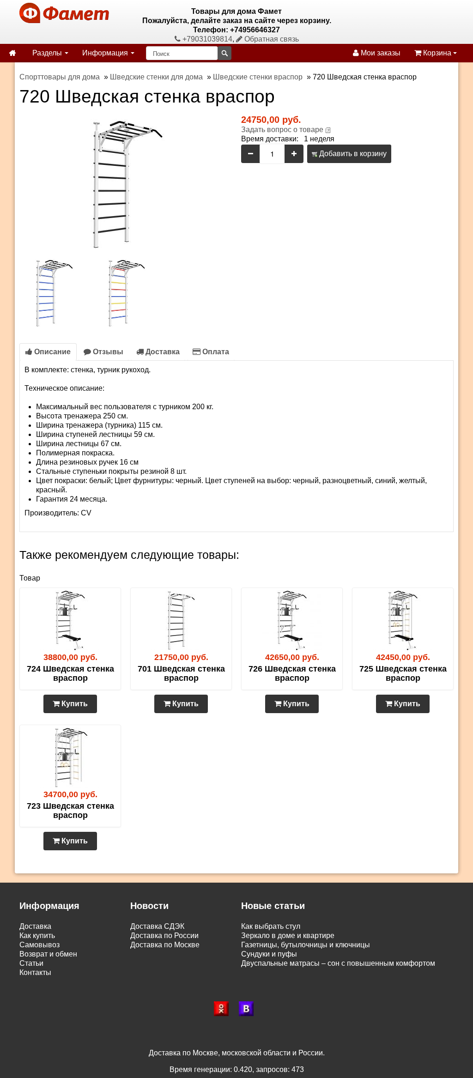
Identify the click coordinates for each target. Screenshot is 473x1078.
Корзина (437, 53)
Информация (106, 53)
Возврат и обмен (48, 954)
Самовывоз (39, 945)
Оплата (214, 352)
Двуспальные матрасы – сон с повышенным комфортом (338, 963)
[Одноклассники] (224, 1009)
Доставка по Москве (165, 945)
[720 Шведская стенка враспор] (125, 184)
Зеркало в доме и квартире (287, 935)
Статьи (31, 963)
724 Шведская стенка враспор (70, 673)
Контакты (35, 972)
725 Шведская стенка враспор (403, 673)
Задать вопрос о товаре (282, 129)
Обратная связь (271, 39)
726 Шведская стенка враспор (292, 673)
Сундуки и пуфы (269, 954)
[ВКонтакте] (249, 1009)
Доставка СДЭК (157, 926)
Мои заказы (379, 53)
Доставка (162, 352)
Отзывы (107, 352)
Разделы (48, 53)
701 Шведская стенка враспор (181, 673)
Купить (74, 704)
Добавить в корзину (352, 153)
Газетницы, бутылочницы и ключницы (305, 945)
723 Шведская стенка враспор (70, 810)
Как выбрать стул (270, 926)
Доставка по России (164, 935)
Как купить (37, 935)
